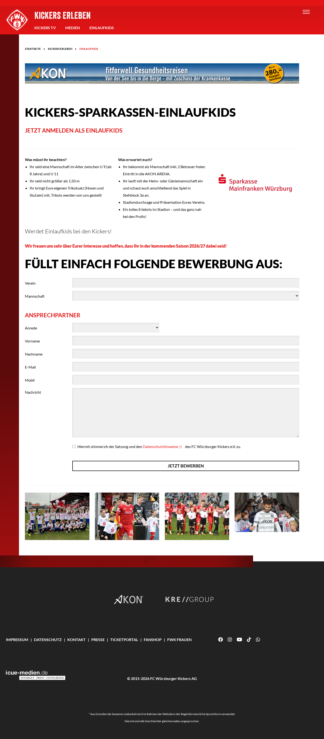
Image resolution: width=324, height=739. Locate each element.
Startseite (33, 49)
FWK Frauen (179, 639)
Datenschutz (48, 639)
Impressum (17, 639)
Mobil (30, 380)
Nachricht (33, 392)
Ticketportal (124, 639)
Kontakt (76, 639)
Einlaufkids (101, 27)
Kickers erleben (62, 15)
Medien (72, 27)
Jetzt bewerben (186, 465)
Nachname (33, 354)
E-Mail (30, 367)
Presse (98, 639)
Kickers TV (45, 27)
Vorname (32, 341)
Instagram (230, 639)
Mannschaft (35, 296)
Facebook (220, 639)
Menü (306, 12)
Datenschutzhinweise (160, 446)
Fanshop (153, 639)
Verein (30, 283)
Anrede (31, 328)
